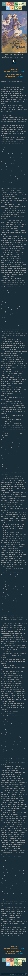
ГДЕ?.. (22, 71)
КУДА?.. (20, 76)
